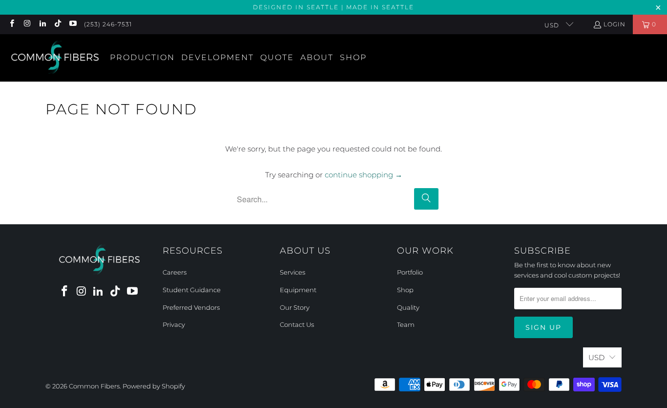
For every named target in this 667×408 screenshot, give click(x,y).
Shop (405, 290)
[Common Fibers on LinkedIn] (42, 24)
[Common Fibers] (55, 58)
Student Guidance (192, 290)
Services (292, 272)
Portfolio (410, 272)
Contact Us (297, 324)
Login (614, 24)
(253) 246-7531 (108, 24)
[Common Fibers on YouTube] (72, 24)
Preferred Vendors (191, 307)
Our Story (295, 307)
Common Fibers (94, 386)
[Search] (426, 199)
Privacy (174, 324)
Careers (175, 272)
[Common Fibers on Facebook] (11, 24)
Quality (408, 307)
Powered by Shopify (154, 386)
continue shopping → (363, 174)
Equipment (298, 290)
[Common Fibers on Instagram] (26, 24)
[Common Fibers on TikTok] (57, 24)
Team (406, 324)
